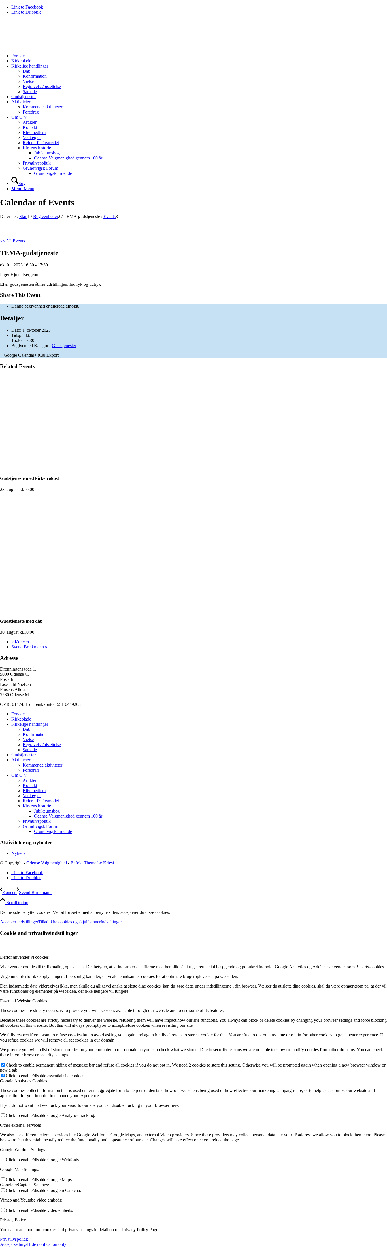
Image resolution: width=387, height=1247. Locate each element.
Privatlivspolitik (37, 821)
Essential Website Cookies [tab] (23, 1000)
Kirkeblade (21, 719)
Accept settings (13, 1244)
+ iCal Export (46, 355)
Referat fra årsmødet (41, 800)
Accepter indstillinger (19, 921)
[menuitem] (199, 55)
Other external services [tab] (20, 1125)
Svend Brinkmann (29, 647)
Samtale (30, 749)
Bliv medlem (34, 790)
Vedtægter (32, 795)
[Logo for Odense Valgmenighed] (42, 46)
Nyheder (19, 853)
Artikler (30, 780)
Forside (18, 713)
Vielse (28, 739)
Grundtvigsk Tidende (53, 831)
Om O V (19, 775)
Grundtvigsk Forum (40, 826)
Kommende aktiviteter (42, 765)
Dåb (26, 729)
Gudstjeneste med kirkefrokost (29, 478)
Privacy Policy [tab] (13, 1219)
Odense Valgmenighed (46, 862)
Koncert (20, 641)
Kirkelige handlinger (29, 724)
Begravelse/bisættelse (42, 744)
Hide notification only (46, 1244)
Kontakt (30, 785)
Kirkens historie (37, 805)
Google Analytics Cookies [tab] (23, 1080)
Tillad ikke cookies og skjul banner (69, 921)
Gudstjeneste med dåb (21, 621)
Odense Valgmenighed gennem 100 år (68, 816)
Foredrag (31, 770)
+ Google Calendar (17, 355)
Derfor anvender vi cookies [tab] (24, 957)
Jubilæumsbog (47, 811)
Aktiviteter (20, 759)
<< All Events (12, 240)
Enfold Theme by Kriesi (92, 862)
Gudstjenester (64, 345)
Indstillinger (111, 921)
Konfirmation (35, 734)
